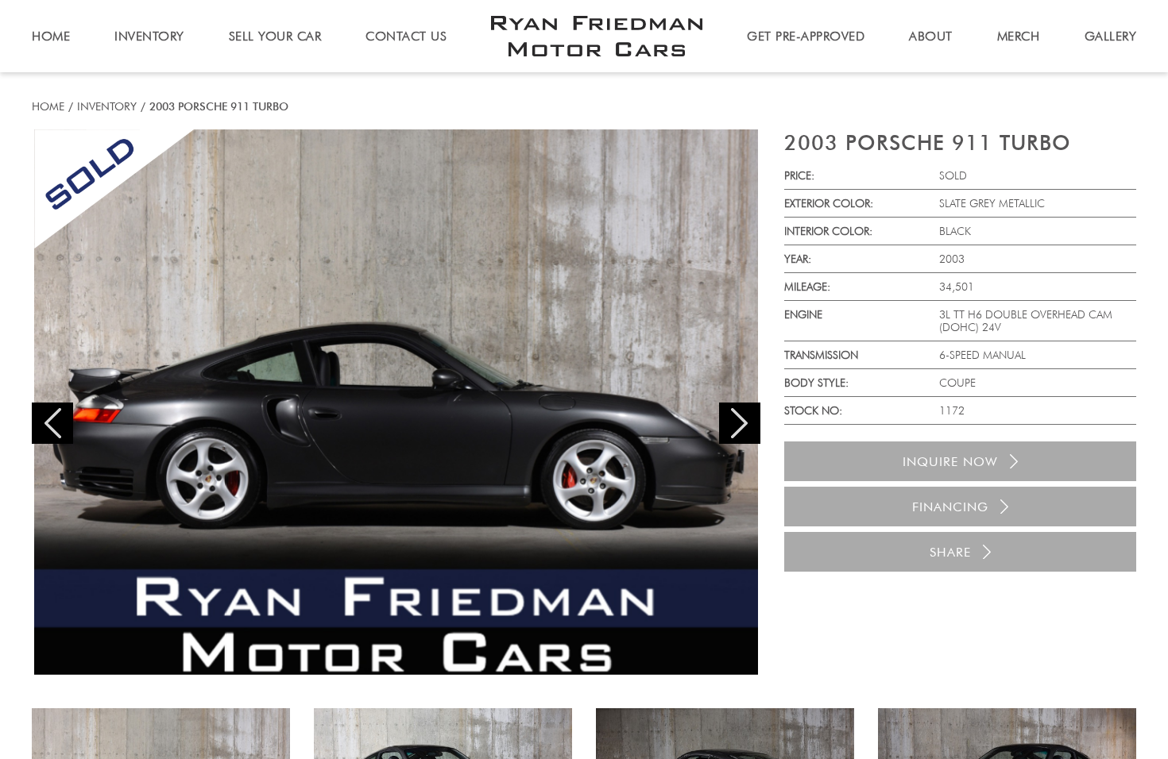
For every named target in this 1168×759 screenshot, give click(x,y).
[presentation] (52, 423)
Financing (950, 506)
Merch (1018, 36)
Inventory (107, 106)
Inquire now (950, 461)
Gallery (1111, 36)
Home (48, 106)
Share (950, 552)
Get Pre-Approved (805, 36)
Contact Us (406, 36)
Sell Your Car (275, 36)
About (931, 36)
